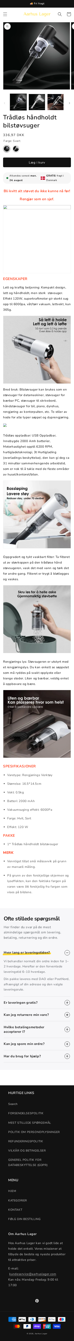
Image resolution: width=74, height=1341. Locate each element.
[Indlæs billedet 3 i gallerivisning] (55, 102)
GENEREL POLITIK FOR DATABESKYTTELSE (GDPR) (27, 1162)
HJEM (12, 1191)
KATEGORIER (17, 1200)
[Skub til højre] (69, 103)
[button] (5, 14)
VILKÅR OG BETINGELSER (27, 1151)
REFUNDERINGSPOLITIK (25, 1141)
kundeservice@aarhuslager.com (32, 1274)
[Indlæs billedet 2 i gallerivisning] (37, 102)
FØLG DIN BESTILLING (24, 1219)
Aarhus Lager (41, 1334)
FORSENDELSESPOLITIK (25, 1113)
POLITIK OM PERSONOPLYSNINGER (34, 1132)
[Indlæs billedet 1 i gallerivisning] (18, 102)
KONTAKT (15, 1210)
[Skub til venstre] (4, 103)
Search (13, 1104)
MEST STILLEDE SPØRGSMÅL (29, 1123)
